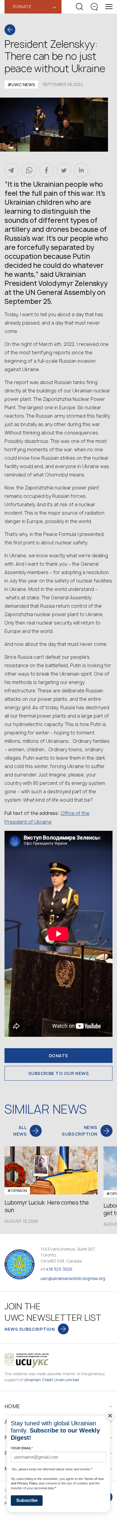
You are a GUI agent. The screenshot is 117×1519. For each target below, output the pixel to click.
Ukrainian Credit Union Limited (51, 1379)
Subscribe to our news (58, 1073)
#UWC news (21, 84)
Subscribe (27, 1500)
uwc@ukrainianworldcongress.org (72, 1278)
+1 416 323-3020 (56, 1269)
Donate (58, 1055)
